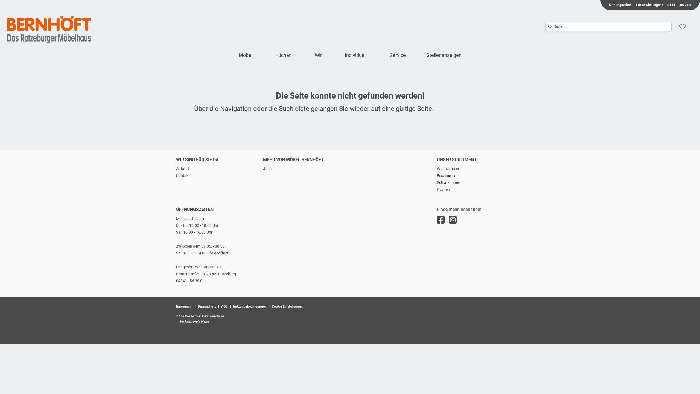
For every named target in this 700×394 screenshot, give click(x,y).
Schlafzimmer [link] (448, 182)
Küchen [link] (443, 189)
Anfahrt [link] (182, 168)
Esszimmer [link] (446, 175)
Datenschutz (207, 306)
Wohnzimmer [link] (448, 168)
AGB (224, 306)
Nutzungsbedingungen (250, 306)
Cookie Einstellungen (287, 306)
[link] (245, 55)
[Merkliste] (682, 26)
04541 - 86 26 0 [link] (679, 5)
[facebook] (441, 220)
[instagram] (453, 220)
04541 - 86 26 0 (189, 281)
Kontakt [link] (183, 175)
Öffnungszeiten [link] (620, 5)
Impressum (184, 306)
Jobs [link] (267, 168)
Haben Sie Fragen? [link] (649, 5)
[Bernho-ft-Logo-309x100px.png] (49, 29)
